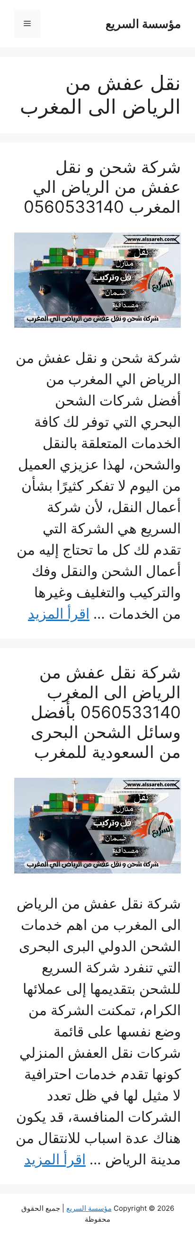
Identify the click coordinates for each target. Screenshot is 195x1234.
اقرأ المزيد (58, 613)
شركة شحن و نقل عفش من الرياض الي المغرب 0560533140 (102, 186)
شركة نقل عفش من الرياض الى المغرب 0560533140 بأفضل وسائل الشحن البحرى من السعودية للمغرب (106, 712)
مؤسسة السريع (143, 24)
